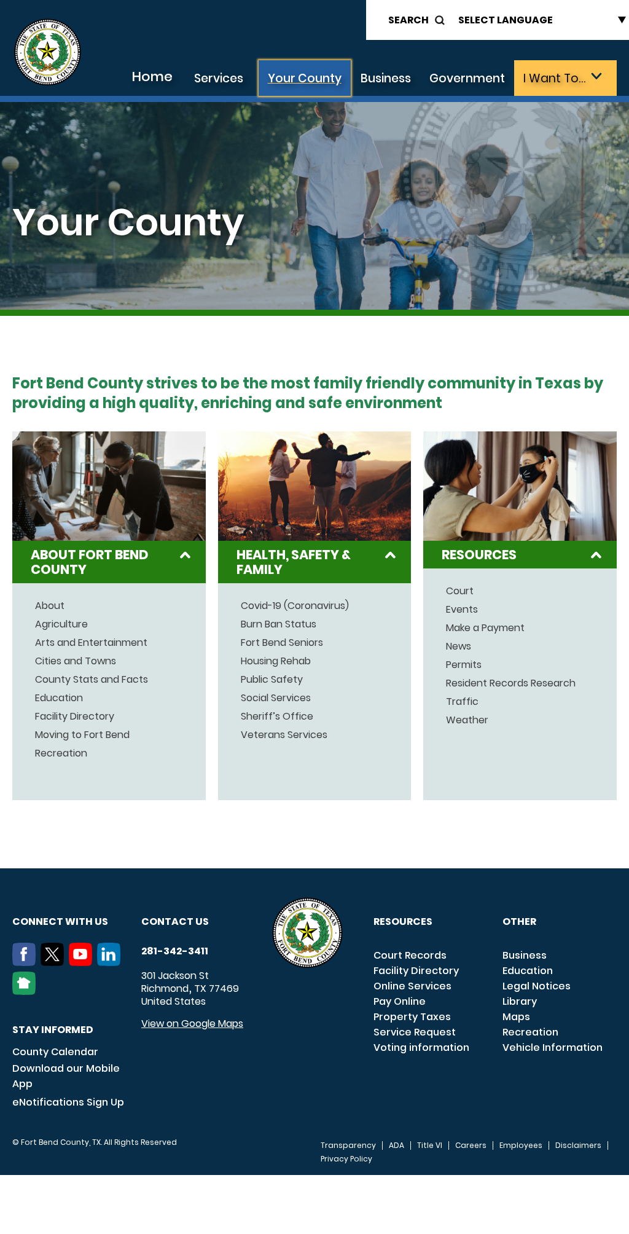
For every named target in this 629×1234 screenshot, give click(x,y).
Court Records (410, 955)
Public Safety (272, 680)
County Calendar (55, 1052)
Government (467, 78)
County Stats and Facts (91, 680)
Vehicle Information (552, 1047)
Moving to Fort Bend (82, 735)
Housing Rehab (276, 661)
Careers (470, 1145)
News (458, 646)
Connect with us (60, 921)
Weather (467, 720)
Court (460, 591)
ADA (396, 1145)
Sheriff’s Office (277, 716)
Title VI (429, 1145)
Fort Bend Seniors (282, 643)
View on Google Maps (192, 1023)
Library (519, 1001)
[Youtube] (83, 962)
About (49, 606)
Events (462, 609)
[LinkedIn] (111, 962)
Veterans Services (284, 735)
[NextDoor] (26, 991)
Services (218, 78)
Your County (305, 78)
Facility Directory (74, 716)
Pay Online (399, 1001)
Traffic (462, 702)
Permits (464, 665)
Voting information (421, 1047)
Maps (516, 1017)
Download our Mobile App (66, 1076)
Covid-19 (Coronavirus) (295, 606)
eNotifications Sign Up (68, 1102)
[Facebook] (26, 962)
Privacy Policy (346, 1159)
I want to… (554, 78)
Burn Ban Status (278, 624)
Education (59, 698)
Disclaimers (578, 1145)
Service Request (414, 1032)
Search (408, 20)
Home (152, 76)
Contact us (175, 921)
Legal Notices (536, 986)
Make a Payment (485, 628)
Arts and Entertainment (91, 643)
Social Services (276, 698)
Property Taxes (412, 1017)
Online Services (412, 986)
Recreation (61, 753)
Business (386, 78)
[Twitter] (55, 962)
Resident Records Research (511, 683)
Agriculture (61, 624)
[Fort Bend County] (47, 52)
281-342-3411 (174, 951)
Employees (520, 1145)
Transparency (348, 1145)
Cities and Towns (75, 661)
